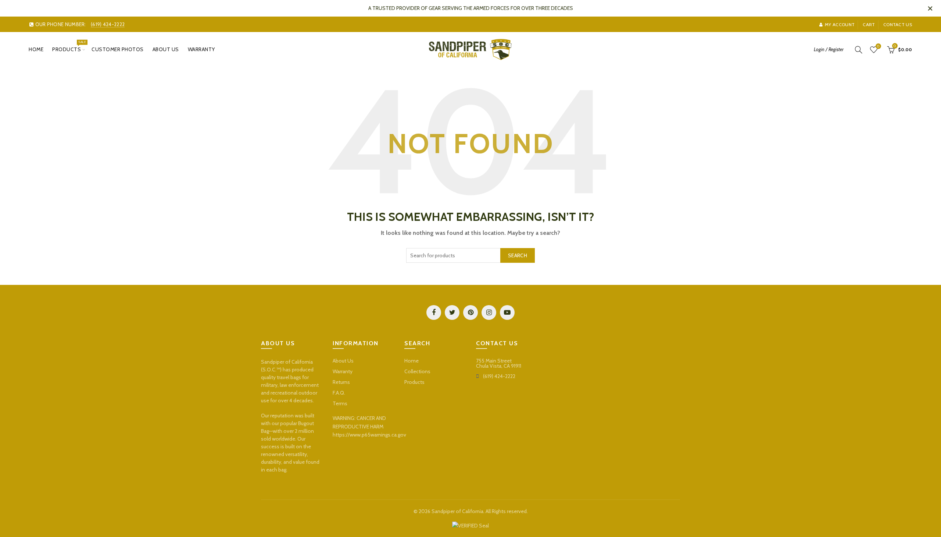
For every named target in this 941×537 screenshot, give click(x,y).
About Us (166, 49)
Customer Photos (118, 49)
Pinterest (470, 312)
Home (36, 49)
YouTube (507, 312)
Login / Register (829, 49)
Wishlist (878, 46)
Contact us (897, 24)
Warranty (201, 49)
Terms (340, 403)
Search (517, 255)
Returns (341, 382)
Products (69, 46)
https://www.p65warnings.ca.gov (369, 434)
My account (840, 24)
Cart (869, 24)
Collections (417, 371)
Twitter (452, 312)
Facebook (433, 312)
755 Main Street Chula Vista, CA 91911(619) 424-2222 (498, 368)
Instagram (489, 312)
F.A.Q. (339, 392)
